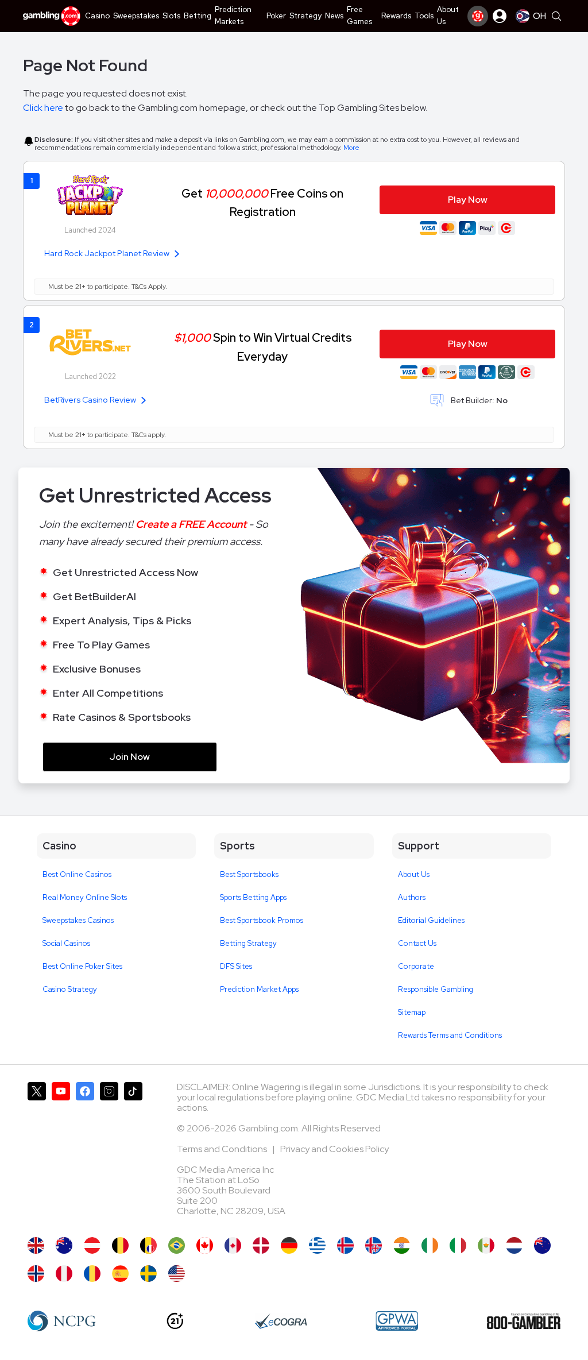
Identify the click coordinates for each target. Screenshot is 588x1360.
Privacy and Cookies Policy (334, 1149)
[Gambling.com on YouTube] (61, 1154)
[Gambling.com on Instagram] (109, 1154)
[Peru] (64, 1273)
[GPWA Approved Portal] (397, 1321)
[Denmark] (261, 1245)
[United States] (176, 1273)
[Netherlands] (514, 1245)
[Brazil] (176, 1245)
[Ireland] (429, 1245)
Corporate (416, 966)
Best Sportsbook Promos (261, 920)
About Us (414, 874)
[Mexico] (486, 1245)
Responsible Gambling (435, 989)
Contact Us (417, 943)
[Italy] (458, 1245)
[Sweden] (148, 1273)
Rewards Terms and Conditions (450, 1035)
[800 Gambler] (523, 1321)
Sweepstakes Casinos (78, 920)
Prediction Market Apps (259, 989)
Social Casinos (66, 943)
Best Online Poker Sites (82, 966)
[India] (401, 1245)
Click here (43, 108)
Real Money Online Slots (84, 897)
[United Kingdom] (36, 1245)
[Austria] (92, 1245)
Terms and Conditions (223, 1149)
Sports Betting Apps (253, 897)
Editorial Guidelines (431, 920)
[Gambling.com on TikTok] (133, 1154)
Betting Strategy (248, 943)
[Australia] (64, 1245)
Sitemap (411, 1012)
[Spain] (120, 1273)
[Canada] (204, 1245)
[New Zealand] (542, 1245)
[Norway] (36, 1273)
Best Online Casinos (76, 874)
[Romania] (92, 1273)
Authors (411, 897)
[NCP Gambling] (62, 1321)
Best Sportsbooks (249, 874)
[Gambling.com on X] (37, 1154)
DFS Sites (236, 966)
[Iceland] (345, 1245)
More (351, 147)
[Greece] (317, 1245)
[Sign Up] (477, 16)
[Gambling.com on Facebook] (85, 1154)
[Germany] (289, 1245)
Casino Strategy (69, 989)
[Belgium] (120, 1245)
